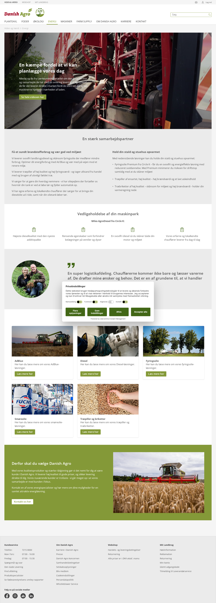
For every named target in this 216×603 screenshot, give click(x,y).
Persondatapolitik (64, 579)
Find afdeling (10, 571)
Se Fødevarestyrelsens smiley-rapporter (23, 579)
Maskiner (66, 21)
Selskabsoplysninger (66, 567)
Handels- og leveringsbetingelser (124, 550)
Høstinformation (168, 550)
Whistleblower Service (67, 584)
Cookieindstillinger (65, 575)
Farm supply (84, 21)
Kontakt (141, 21)
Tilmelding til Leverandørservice (175, 571)
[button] (42, 373)
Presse (59, 554)
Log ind (209, 2)
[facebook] (7, 595)
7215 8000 (27, 550)
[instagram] (15, 595)
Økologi (38, 21)
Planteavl (10, 21)
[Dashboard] (24, 12)
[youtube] (23, 595)
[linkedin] (31, 595)
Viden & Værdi (11, 2)
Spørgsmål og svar (13, 562)
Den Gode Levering (13, 567)
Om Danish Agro (106, 21)
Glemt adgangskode (169, 567)
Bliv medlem (62, 571)
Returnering (114, 554)
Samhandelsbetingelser (68, 562)
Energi (52, 21)
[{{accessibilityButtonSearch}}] (209, 14)
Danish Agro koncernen (67, 558)
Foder (25, 21)
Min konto (165, 562)
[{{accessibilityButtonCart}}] (196, 2)
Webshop (26, 2)
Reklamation (166, 554)
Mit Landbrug (41, 2)
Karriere (126, 21)
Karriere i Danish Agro (67, 550)
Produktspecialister (13, 575)
